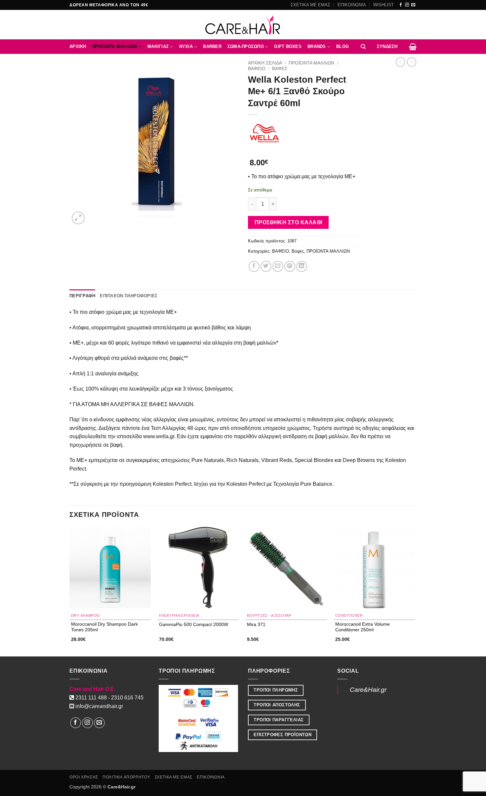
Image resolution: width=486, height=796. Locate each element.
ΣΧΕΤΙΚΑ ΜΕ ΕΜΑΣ (310, 4)
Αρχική (77, 46)
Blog (342, 46)
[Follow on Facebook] (401, 5)
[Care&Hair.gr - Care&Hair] (243, 25)
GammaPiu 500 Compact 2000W (193, 624)
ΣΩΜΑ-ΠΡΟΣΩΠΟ (245, 46)
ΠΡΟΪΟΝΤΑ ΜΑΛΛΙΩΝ (114, 46)
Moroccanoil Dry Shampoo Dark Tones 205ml (104, 626)
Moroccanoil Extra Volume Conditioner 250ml (362, 626)
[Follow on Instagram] (407, 5)
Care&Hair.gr (368, 689)
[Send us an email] (413, 5)
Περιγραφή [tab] (82, 295)
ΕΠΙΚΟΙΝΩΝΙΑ (352, 4)
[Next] (415, 591)
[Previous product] (411, 61)
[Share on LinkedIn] (301, 266)
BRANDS (316, 46)
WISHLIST (383, 4)
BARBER (212, 46)
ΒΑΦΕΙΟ (256, 68)
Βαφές (280, 68)
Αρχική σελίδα (265, 63)
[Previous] (70, 591)
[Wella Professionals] (264, 133)
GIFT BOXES (288, 46)
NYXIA (186, 46)
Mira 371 (256, 624)
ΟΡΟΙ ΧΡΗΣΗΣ (83, 777)
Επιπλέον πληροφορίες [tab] (128, 295)
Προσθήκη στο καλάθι (288, 222)
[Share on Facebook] (254, 266)
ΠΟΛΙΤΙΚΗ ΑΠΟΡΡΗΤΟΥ (126, 777)
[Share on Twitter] (266, 266)
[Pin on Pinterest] (289, 266)
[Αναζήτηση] (363, 46)
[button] (387, 46)
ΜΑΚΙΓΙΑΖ (158, 46)
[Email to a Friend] (277, 266)
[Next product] (400, 61)
